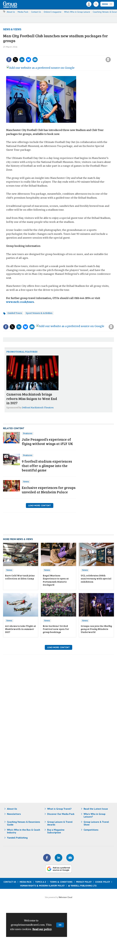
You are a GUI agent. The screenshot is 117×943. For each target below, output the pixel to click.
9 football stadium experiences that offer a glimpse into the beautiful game (47, 465)
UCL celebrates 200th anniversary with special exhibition (96, 578)
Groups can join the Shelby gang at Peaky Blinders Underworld (96, 629)
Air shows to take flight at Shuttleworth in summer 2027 (20, 629)
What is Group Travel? (59, 808)
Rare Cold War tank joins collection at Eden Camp (20, 577)
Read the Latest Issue (96, 808)
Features (27, 433)
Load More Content (39, 505)
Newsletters (14, 813)
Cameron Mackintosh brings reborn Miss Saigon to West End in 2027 (31, 398)
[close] (110, 53)
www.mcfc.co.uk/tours (20, 301)
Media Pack (23, 11)
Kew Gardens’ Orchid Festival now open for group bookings (56, 629)
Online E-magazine (52, 11)
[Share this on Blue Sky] (28, 59)
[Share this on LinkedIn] (22, 59)
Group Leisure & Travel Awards (60, 823)
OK (60, 925)
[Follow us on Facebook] (47, 858)
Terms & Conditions (61, 881)
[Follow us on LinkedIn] (58, 858)
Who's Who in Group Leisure (77, 11)
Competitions (91, 829)
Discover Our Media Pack (60, 813)
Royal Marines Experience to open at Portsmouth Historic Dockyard (56, 580)
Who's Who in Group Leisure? (94, 815)
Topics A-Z (40, 881)
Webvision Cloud (65, 897)
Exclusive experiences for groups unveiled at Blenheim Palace (48, 489)
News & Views (12, 29)
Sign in (67, 53)
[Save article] (108, 59)
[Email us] (70, 858)
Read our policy (42, 929)
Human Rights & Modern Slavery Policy (42, 885)
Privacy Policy (84, 881)
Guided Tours (14, 313)
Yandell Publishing (17, 837)
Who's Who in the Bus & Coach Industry (23, 831)
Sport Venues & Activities (39, 313)
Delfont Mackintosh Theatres (38, 407)
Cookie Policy (102, 881)
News (26, 481)
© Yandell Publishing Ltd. (82, 885)
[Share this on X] (15, 59)
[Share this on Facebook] (9, 59)
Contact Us (36, 11)
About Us (11, 11)
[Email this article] (35, 59)
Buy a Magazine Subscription (55, 831)
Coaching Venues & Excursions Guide (23, 823)
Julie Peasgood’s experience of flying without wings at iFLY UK (47, 441)
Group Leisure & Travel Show (96, 823)
